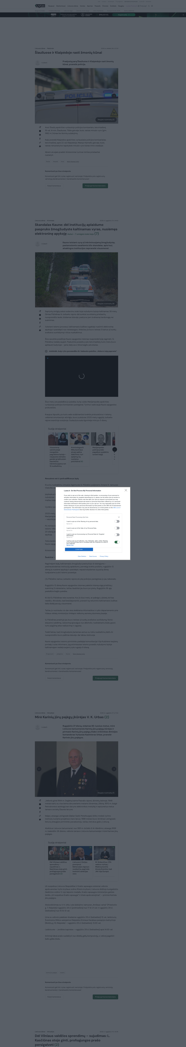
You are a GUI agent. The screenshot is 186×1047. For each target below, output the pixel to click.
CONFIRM (79, 549)
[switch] (117, 521)
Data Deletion (82, 556)
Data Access (93, 556)
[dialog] (93, 523)
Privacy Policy (104, 556)
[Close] (126, 491)
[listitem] (93, 517)
